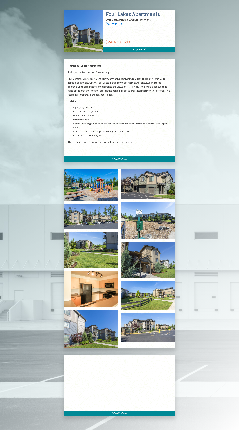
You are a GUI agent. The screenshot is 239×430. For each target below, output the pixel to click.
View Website (119, 159)
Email (125, 42)
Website (112, 42)
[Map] (119, 383)
